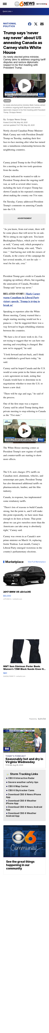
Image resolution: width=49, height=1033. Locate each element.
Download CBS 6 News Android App (24, 808)
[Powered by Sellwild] (42, 719)
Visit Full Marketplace (37, 562)
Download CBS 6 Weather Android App (21, 814)
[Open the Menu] (4, 4)
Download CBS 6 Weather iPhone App (21, 802)
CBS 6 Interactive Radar (21, 778)
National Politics (9, 25)
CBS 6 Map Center (18, 786)
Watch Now (41, 4)
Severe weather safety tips (23, 782)
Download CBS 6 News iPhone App (23, 795)
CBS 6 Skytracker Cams (21, 790)
